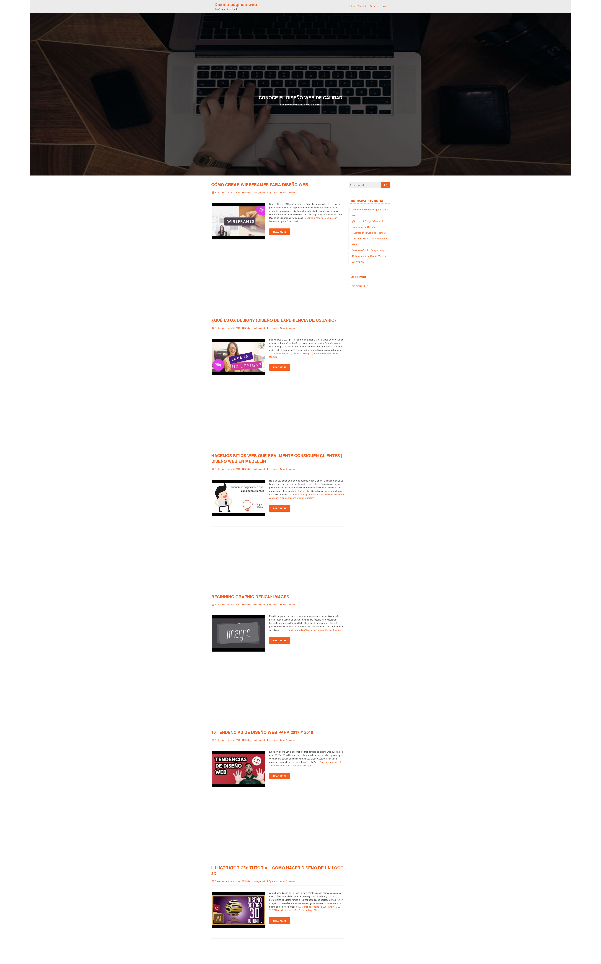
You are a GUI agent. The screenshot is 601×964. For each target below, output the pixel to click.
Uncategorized (258, 192)
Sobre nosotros (378, 6)
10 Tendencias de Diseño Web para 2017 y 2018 (262, 732)
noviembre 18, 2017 (231, 192)
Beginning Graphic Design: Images (250, 597)
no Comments (289, 192)
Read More (279, 231)
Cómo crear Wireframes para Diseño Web (259, 184)
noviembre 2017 (360, 285)
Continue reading (314, 629)
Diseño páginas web (235, 4)
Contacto (362, 6)
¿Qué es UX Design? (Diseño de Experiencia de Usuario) (273, 320)
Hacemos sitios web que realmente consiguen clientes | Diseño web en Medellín (276, 458)
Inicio (352, 6)
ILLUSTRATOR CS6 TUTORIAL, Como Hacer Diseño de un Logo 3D (277, 870)
